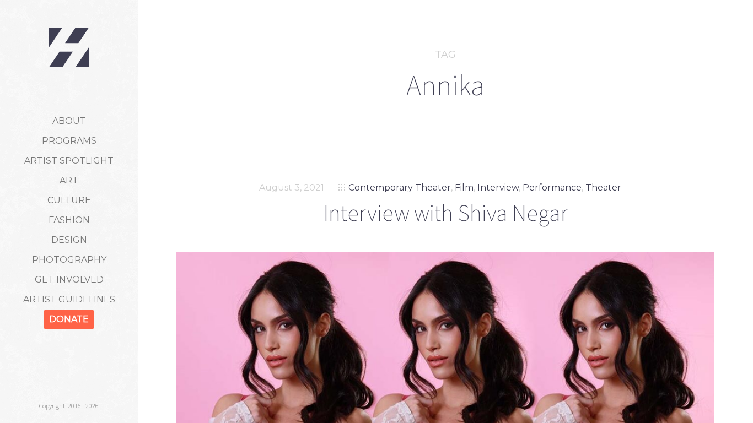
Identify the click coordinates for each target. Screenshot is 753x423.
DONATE (69, 319)
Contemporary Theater (399, 187)
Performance (552, 187)
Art (69, 180)
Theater (603, 187)
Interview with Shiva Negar (446, 212)
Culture (69, 200)
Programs (69, 140)
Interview (498, 187)
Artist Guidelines (69, 299)
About (69, 121)
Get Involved (69, 279)
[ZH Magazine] (69, 47)
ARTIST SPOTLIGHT (69, 160)
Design (69, 240)
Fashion (69, 220)
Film (464, 187)
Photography (69, 259)
